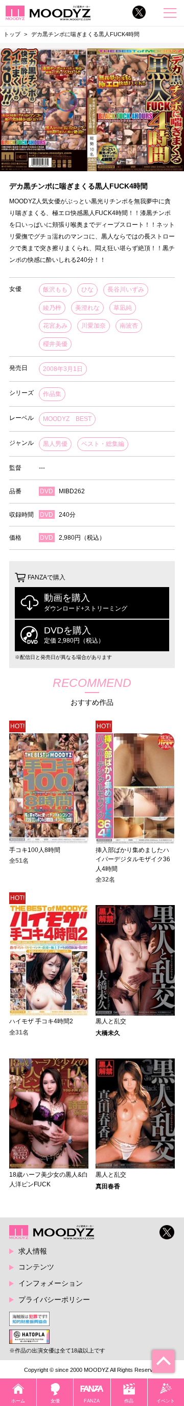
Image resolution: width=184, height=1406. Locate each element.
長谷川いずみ (125, 289)
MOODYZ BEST (67, 419)
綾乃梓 (52, 308)
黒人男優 (55, 444)
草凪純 (122, 308)
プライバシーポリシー (54, 1299)
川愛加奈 (93, 326)
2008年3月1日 (63, 369)
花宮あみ (55, 326)
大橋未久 (108, 1033)
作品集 (52, 394)
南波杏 (129, 326)
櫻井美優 (55, 344)
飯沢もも (55, 289)
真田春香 (108, 1186)
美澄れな (87, 308)
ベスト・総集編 (102, 444)
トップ (12, 34)
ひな (87, 289)
